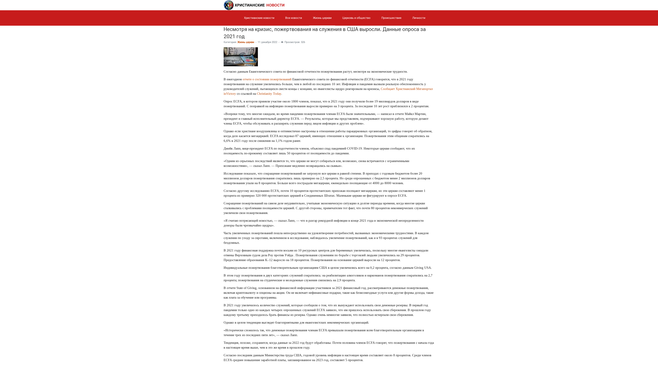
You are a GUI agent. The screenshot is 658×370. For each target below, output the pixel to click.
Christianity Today (269, 93)
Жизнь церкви (245, 42)
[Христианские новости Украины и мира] (254, 5)
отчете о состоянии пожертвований (267, 79)
